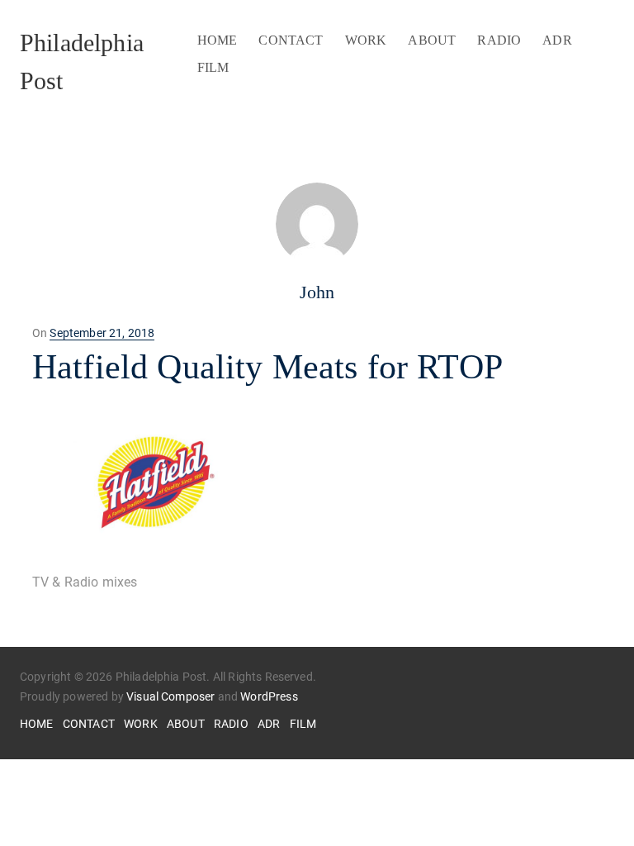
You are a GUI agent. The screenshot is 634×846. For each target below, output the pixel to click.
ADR (556, 40)
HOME (217, 40)
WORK (366, 40)
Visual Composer (170, 696)
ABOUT (432, 40)
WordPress (268, 696)
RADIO (499, 40)
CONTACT (290, 40)
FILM (213, 67)
